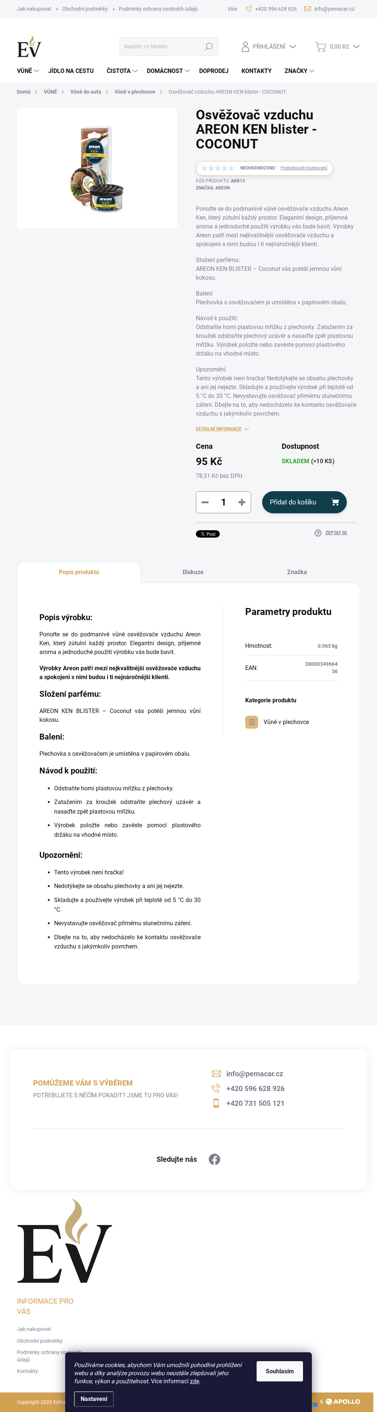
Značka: (213, 188)
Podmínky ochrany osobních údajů (158, 9)
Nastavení (94, 1398)
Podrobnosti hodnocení (304, 168)
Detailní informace (219, 428)
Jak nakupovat (34, 9)
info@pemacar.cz (254, 1073)
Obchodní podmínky (85, 9)
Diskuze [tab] (193, 572)
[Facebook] (215, 1159)
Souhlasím (280, 1371)
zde (194, 1381)
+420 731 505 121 (255, 1103)
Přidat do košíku (293, 502)
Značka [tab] (297, 572)
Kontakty (27, 1371)
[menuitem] (29, 71)
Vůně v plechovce (286, 722)
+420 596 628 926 (255, 1088)
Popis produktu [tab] (79, 572)
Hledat (208, 46)
